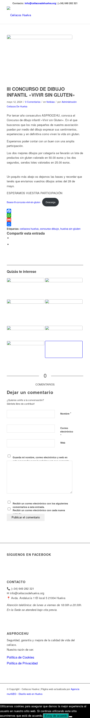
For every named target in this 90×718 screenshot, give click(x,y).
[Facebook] (45, 211)
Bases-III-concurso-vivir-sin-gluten (23, 202)
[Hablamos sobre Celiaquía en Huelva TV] (64, 349)
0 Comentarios (32, 101)
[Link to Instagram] (73, 698)
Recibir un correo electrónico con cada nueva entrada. (39, 512)
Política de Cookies (20, 657)
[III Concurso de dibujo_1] (39, 59)
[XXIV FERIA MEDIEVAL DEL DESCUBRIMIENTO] (25, 288)
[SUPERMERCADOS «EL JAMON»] (25, 349)
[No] (70, 716)
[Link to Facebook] (67, 698)
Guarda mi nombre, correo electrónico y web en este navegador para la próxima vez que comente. (41, 459)
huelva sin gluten (70, 228)
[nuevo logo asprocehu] (37, 15)
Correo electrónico (66, 431)
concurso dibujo (49, 228)
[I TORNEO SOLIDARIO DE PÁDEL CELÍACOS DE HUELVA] (64, 312)
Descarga (50, 202)
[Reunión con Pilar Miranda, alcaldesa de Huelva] (25, 310)
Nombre (65, 413)
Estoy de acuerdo (56, 715)
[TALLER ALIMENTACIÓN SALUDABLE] (25, 333)
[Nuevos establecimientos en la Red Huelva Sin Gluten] (64, 332)
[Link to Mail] (80, 698)
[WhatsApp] (45, 215)
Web (62, 442)
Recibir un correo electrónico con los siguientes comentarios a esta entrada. (40, 505)
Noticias (51, 101)
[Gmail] (45, 220)
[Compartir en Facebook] (12, 238)
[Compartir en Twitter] (12, 244)
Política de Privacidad (22, 663)
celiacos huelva (29, 228)
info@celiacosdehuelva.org (41, 3)
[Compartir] (45, 224)
